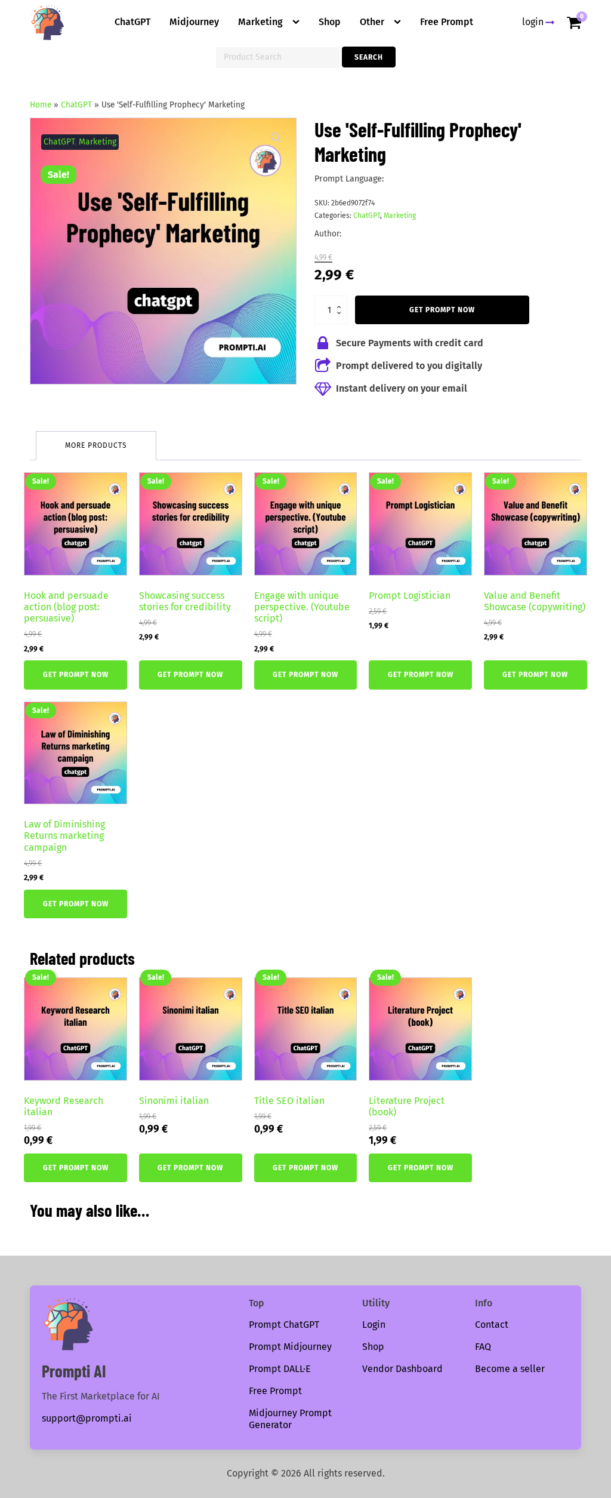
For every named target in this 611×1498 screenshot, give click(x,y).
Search (368, 57)
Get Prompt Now (442, 310)
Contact (491, 1324)
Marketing (260, 21)
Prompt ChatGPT (284, 1324)
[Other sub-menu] (400, 22)
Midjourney (194, 21)
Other (372, 21)
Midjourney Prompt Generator (290, 1419)
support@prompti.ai (87, 1418)
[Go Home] (48, 23)
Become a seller (510, 1368)
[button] (276, 138)
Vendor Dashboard (402, 1368)
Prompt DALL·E (280, 1368)
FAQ (483, 1346)
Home (40, 105)
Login (373, 1324)
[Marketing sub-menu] (298, 22)
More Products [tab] (96, 445)
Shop (330, 21)
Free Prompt (446, 21)
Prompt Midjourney (290, 1346)
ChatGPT (132, 21)
